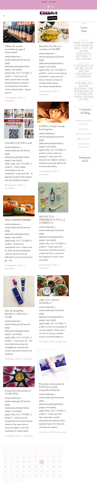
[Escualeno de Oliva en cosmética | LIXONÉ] (53, 32)
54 (29, 471)
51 (11, 471)
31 (11, 462)
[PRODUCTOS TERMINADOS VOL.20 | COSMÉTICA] (53, 197)
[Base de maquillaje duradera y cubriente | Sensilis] (19, 291)
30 (5, 462)
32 (17, 462)
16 (41, 452)
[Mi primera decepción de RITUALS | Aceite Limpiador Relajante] (53, 364)
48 (54, 466)
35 (35, 462)
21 (11, 457)
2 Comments (60, 432)
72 (17, 481)
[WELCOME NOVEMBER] (19, 205)
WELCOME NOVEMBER (18, 219)
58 (54, 471)
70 (5, 481)
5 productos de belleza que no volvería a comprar (84, 71)
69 (60, 476)
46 (41, 466)
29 (60, 457)
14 (29, 452)
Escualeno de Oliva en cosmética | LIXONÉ (50, 48)
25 (35, 457)
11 (11, 452)
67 (47, 476)
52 (17, 471)
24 (29, 457)
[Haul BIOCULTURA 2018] (19, 123)
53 (23, 471)
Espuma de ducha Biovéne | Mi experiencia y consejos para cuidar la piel (83, 91)
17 (47, 452)
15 (35, 452)
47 (47, 466)
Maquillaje (83, 139)
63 (23, 476)
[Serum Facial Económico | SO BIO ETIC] (19, 376)
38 (54, 462)
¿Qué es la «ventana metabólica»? (49, 301)
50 (5, 471)
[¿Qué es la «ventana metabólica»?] (53, 285)
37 (47, 462)
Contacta (44, 2)
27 (47, 457)
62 (17, 476)
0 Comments (60, 342)
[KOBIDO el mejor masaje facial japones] (53, 112)
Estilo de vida (84, 134)
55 (35, 471)
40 (5, 466)
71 (11, 481)
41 (11, 466)
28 (54, 457)
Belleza (83, 129)
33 (23, 462)
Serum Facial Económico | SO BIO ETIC (18, 392)
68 (54, 476)
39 (60, 462)
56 (41, 471)
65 (35, 476)
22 (17, 457)
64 (29, 476)
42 (17, 466)
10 (5, 452)
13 (23, 452)
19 (60, 452)
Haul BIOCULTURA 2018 (18, 143)
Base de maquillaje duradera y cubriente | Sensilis (16, 313)
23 (23, 457)
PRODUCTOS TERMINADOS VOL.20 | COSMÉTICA (52, 219)
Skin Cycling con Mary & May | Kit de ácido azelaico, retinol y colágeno (84, 50)
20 (5, 457)
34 (29, 462)
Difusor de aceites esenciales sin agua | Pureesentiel (15, 49)
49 (60, 466)
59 (60, 471)
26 (41, 457)
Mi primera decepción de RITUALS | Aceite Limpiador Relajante (51, 387)
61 (11, 476)
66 (41, 476)
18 (54, 452)
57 (47, 471)
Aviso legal (52, 2)
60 (5, 476)
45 (35, 466)
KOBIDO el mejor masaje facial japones (52, 128)
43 (23, 466)
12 (17, 452)
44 (29, 466)
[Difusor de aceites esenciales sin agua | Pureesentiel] (19, 32)
